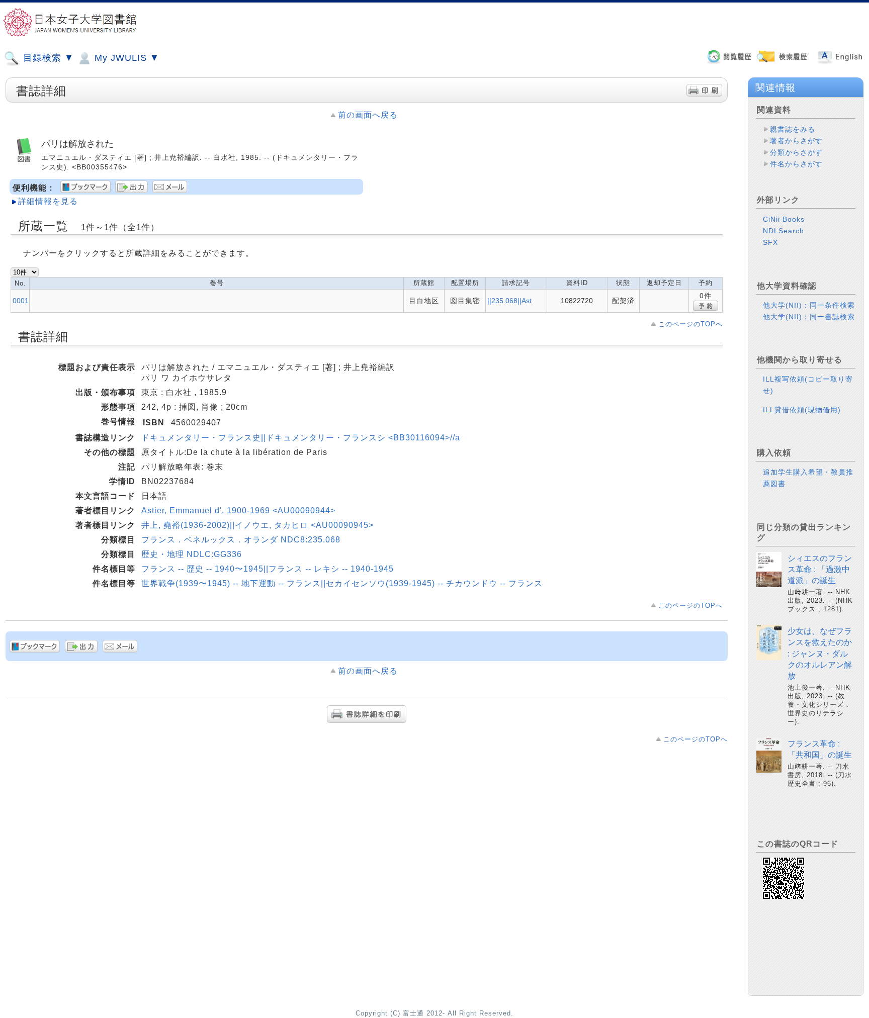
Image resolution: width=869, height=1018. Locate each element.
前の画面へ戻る (368, 115)
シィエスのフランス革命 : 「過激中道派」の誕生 (820, 569)
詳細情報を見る (48, 201)
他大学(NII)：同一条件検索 (809, 305)
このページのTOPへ (690, 324)
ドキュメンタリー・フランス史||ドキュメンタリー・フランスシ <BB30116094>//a (300, 437)
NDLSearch (783, 231)
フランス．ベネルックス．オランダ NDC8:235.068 (240, 539)
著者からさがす (796, 141)
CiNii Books (784, 219)
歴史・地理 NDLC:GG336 (191, 554)
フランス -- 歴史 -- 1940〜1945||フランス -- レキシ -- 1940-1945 (267, 569)
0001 (21, 301)
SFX (770, 242)
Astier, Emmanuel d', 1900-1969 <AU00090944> (238, 510)
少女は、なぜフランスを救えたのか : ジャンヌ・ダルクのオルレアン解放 (820, 654)
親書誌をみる (792, 129)
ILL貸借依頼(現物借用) (802, 410)
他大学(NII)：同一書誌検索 (809, 317)
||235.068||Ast (509, 301)
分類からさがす (796, 152)
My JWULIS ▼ (125, 58)
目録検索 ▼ (47, 58)
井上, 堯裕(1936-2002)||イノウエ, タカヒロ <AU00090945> (257, 525)
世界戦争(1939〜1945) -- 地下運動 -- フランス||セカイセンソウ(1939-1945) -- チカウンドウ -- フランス (342, 583)
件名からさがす (796, 164)
